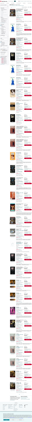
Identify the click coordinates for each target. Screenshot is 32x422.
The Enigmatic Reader (20, 247)
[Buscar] (15, 1)
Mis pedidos (4, 408)
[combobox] (11, 1)
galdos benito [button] (13, 5)
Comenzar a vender (10, 405)
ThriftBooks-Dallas (20, 96)
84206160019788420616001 (19, 131)
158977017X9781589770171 (19, 15)
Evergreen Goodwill (20, 171)
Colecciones (4, 406)
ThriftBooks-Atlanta (20, 83)
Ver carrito (4, 409)
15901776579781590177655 (19, 181)
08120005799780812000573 (19, 69)
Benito (20, 334)
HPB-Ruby (19, 312)
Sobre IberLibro (15, 405)
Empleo (14, 407)
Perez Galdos (17, 334)
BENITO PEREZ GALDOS (19, 128)
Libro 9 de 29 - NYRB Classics (20, 169)
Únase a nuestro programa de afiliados (10, 406)
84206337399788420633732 (19, 196)
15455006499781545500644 (19, 94)
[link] (30, 7)
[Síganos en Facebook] (24, 405)
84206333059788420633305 (19, 350)
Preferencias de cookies (12, 417)
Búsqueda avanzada (4, 405)
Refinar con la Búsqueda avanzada (20, 5)
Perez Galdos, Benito (18, 53)
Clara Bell (22, 230)
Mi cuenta (3, 407)
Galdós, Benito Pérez (18, 103)
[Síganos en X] (24, 407)
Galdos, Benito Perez (18, 178)
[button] (10, 7)
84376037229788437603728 (19, 56)
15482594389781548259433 (19, 284)
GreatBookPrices (20, 388)
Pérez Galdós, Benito (18, 115)
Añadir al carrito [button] (28, 14)
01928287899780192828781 (19, 207)
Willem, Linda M (19, 40)
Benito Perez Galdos (18, 78)
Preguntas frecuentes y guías (21, 405)
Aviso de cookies (15, 410)
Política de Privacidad (15, 408)
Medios (14, 406)
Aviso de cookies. (29, 417)
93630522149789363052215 (19, 310)
